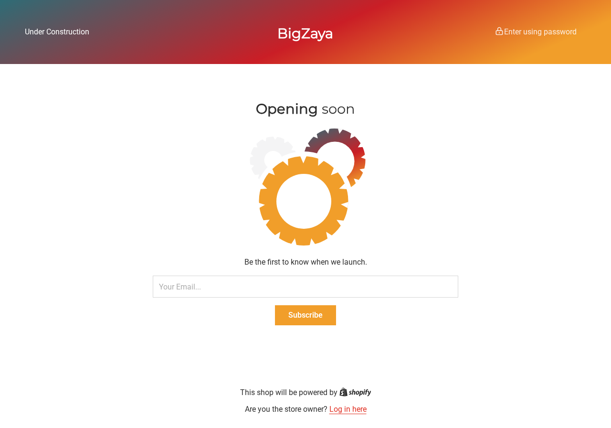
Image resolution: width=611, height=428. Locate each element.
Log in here (348, 409)
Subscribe (305, 315)
